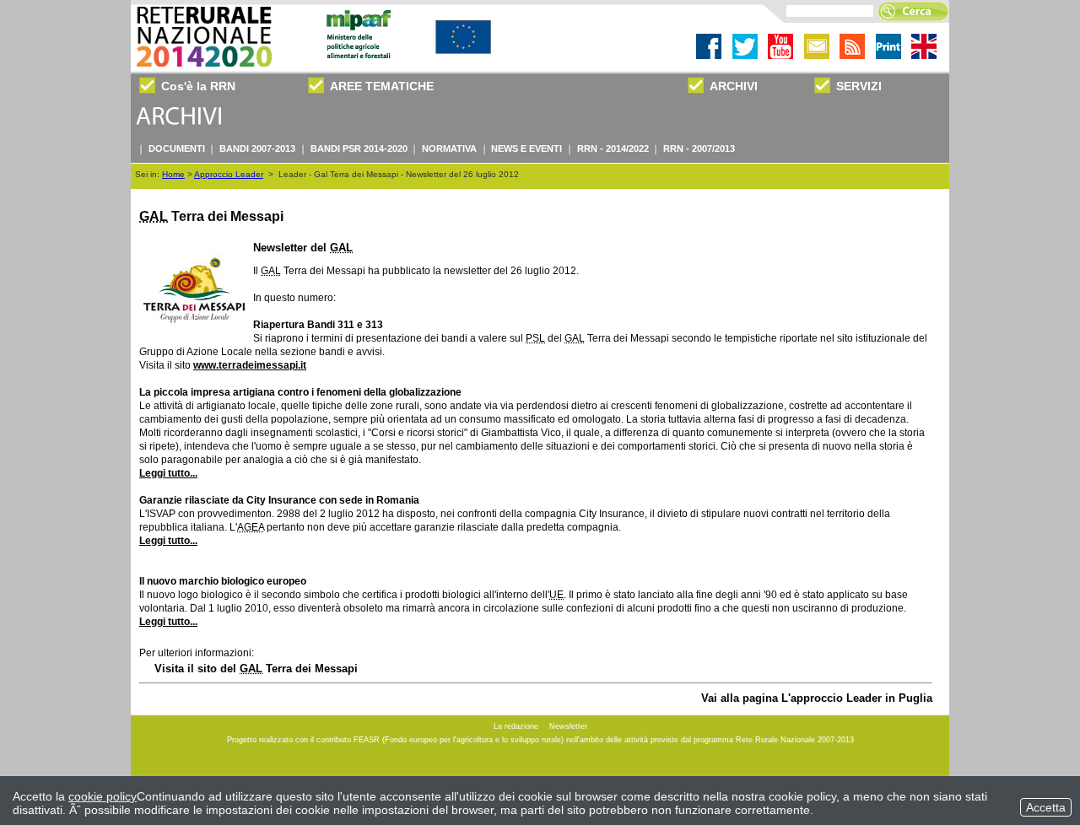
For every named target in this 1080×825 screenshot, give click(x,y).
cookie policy (102, 796)
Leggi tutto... (168, 473)
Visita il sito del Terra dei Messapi (256, 668)
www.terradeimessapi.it (249, 365)
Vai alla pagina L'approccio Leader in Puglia (816, 698)
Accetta (1046, 807)
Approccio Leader (228, 174)
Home (173, 174)
